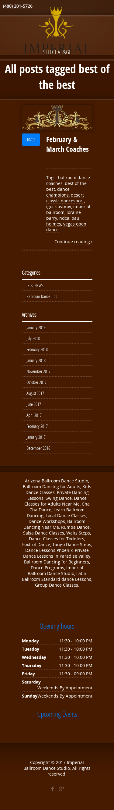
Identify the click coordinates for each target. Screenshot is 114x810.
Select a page (57, 52)
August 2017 (35, 393)
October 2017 (36, 382)
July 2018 (33, 338)
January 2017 (36, 437)
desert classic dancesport (65, 198)
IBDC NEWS (34, 285)
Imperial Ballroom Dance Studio (53, 765)
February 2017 (37, 426)
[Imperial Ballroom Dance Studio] (57, 31)
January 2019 (36, 327)
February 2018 (37, 349)
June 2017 (33, 404)
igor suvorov (58, 206)
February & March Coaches (67, 144)
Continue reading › (73, 241)
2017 (61, 762)
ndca (64, 218)
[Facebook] (52, 789)
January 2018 (36, 360)
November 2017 (38, 371)
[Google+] (61, 789)
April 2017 (34, 415)
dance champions (58, 192)
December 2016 (38, 448)
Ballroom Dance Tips (41, 296)
